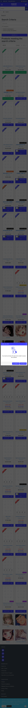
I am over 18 (23, 363)
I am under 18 (16, 363)
